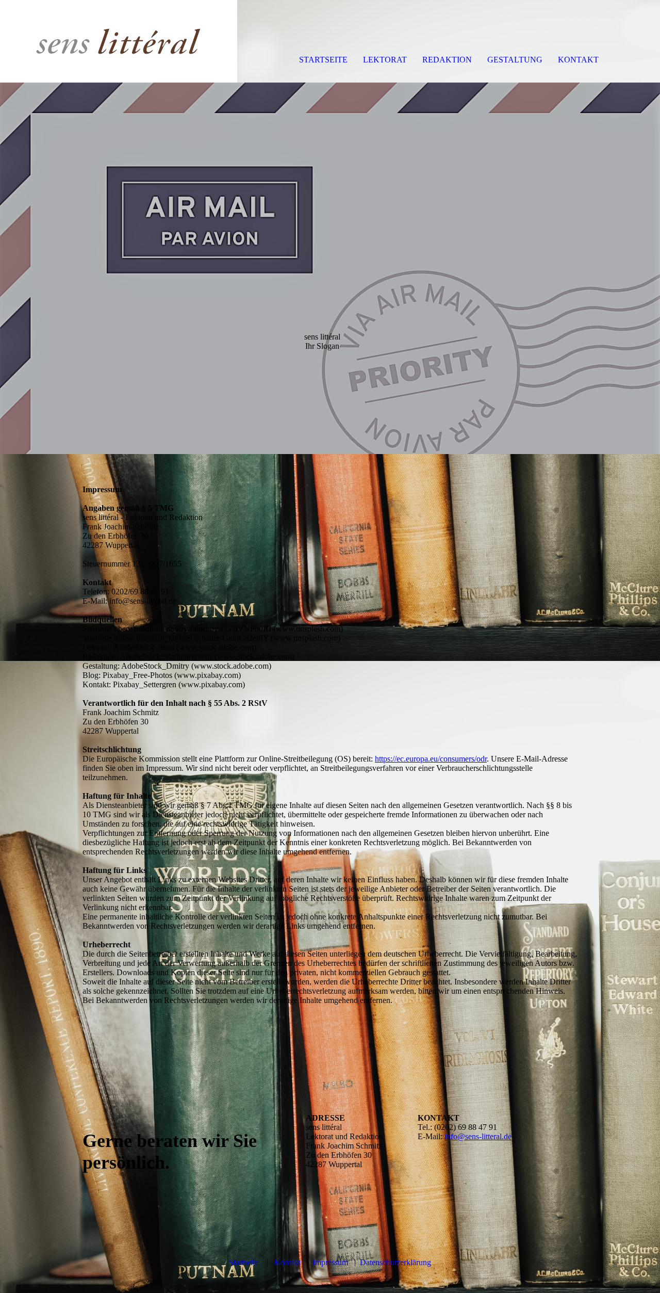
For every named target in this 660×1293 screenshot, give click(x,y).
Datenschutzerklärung (395, 1262)
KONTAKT (578, 59)
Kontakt (287, 1262)
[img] (118, 41)
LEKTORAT (385, 59)
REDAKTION (447, 59)
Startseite (243, 1262)
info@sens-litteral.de (478, 1136)
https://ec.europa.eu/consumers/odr (431, 758)
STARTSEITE (323, 59)
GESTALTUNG (514, 59)
